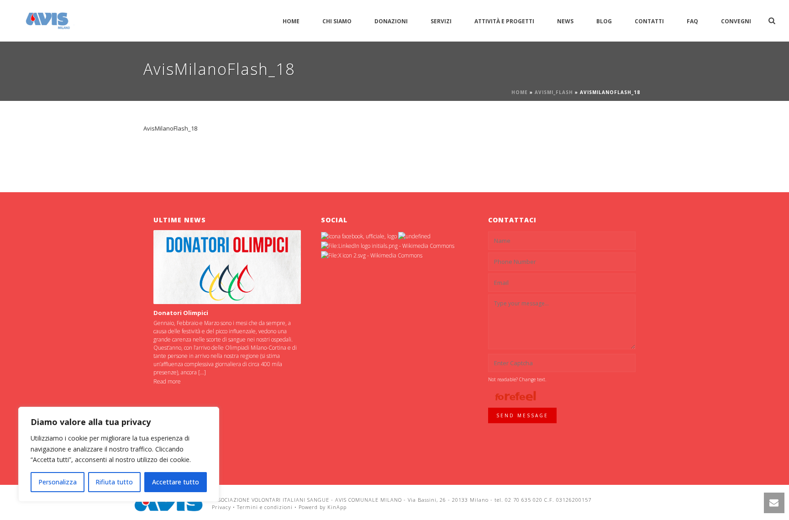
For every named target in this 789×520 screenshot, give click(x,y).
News (565, 21)
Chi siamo (337, 21)
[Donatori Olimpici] (227, 267)
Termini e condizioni (265, 507)
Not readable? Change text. (517, 379)
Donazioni (391, 21)
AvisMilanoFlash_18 (170, 128)
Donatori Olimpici (180, 313)
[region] (118, 454)
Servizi (441, 21)
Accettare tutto (175, 482)
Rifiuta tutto (114, 482)
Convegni (736, 21)
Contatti (649, 21)
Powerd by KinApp (323, 507)
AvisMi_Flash (554, 92)
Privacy (221, 507)
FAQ (692, 21)
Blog (604, 21)
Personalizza (57, 482)
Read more (167, 381)
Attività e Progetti (504, 21)
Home (291, 21)
